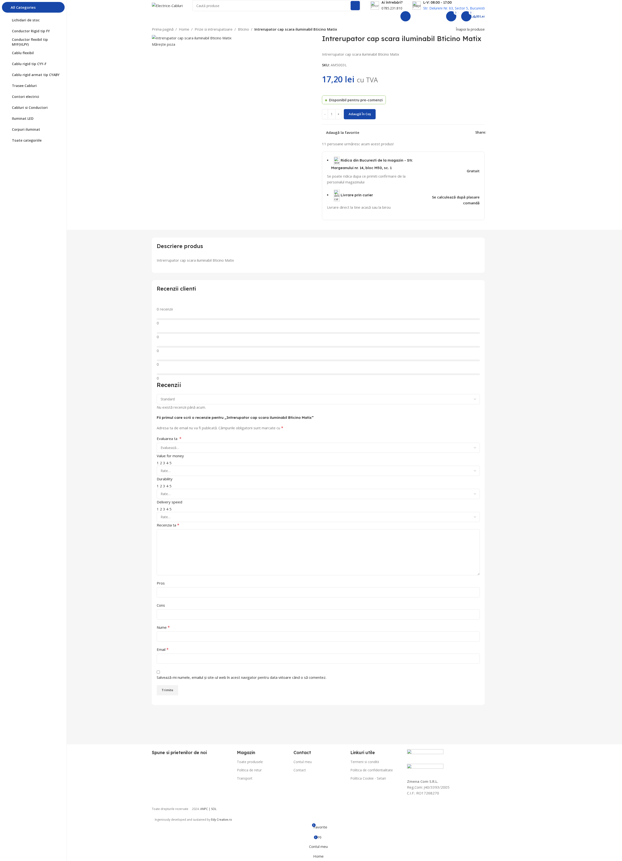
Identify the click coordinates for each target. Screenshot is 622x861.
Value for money (170, 455)
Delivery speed (169, 501)
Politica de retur (249, 770)
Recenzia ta (168, 525)
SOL (213, 809)
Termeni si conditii (364, 761)
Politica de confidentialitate (371, 770)
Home (184, 29)
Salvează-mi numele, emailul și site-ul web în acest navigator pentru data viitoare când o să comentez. (241, 677)
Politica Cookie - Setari (368, 778)
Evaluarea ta (169, 438)
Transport (244, 778)
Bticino (243, 29)
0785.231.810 (391, 8)
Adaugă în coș (360, 114)
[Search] (355, 5)
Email (163, 649)
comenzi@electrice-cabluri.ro (371, 16)
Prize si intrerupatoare (214, 29)
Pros (161, 583)
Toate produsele (250, 761)
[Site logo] (167, 5)
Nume (163, 627)
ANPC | (205, 809)
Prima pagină (162, 29)
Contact (300, 770)
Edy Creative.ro (221, 820)
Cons (161, 605)
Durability (165, 478)
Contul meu (303, 761)
